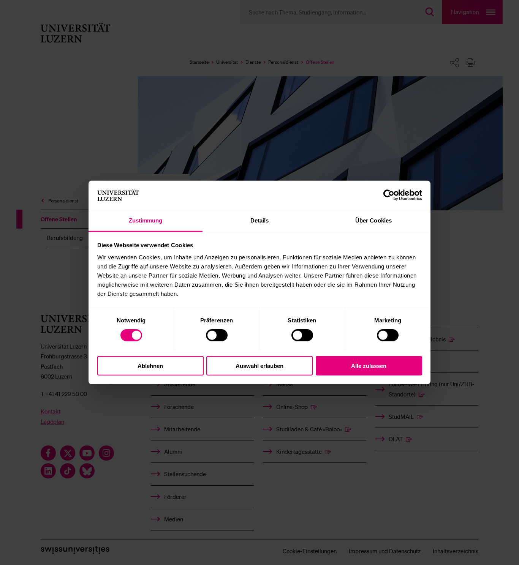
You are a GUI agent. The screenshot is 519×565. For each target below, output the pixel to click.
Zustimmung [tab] (146, 220)
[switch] (217, 335)
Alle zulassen (368, 365)
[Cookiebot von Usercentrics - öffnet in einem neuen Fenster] (389, 195)
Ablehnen (150, 365)
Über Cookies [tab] (373, 220)
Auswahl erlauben (259, 365)
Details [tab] (259, 220)
